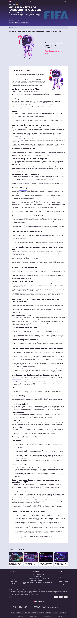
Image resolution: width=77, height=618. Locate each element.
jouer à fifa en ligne (23, 190)
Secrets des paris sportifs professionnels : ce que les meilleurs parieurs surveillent (37, 583)
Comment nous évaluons (63, 579)
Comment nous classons (63, 581)
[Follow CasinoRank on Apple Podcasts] (67, 597)
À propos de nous (63, 575)
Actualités (66, 1)
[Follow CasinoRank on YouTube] (62, 597)
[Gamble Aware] (51, 607)
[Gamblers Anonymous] (20, 607)
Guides (60, 1)
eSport (48, 1)
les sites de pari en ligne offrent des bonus (41, 526)
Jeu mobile (16, 106)
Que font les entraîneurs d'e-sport (38, 580)
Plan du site (60, 616)
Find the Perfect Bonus (38, 576)
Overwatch (13, 575)
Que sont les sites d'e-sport (38, 574)
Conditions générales (19, 616)
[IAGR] (14, 607)
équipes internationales (16, 379)
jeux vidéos (19, 233)
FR (9, 597)
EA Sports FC (13, 583)
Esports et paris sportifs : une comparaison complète (38, 578)
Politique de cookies (33, 616)
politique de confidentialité (61, 584)
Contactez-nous (63, 577)
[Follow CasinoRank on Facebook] (55, 597)
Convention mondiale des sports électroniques (40, 303)
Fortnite (13, 577)
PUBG (13, 579)
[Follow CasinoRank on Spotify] (65, 597)
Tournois (54, 1)
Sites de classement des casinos (18, 140)
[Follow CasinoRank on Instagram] (57, 597)
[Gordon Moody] (36, 607)
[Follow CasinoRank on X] (60, 597)
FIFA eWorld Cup (25, 134)
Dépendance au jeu (47, 616)
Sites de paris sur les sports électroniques (36, 1)
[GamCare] (27, 607)
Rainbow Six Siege (13, 581)
